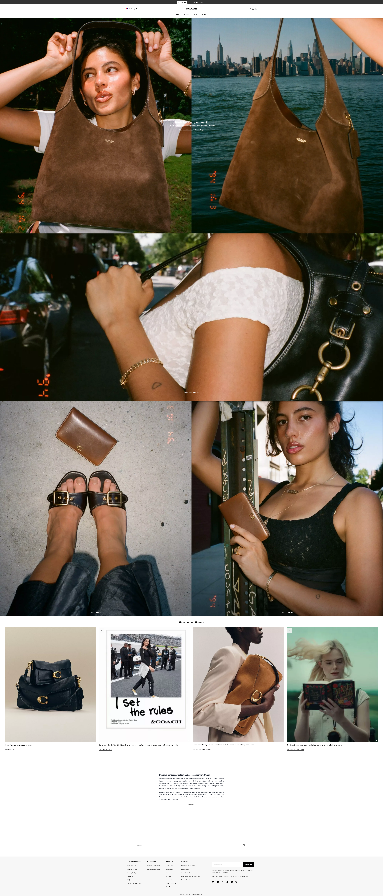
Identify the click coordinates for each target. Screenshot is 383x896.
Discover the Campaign (295, 749)
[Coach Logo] (191, 9)
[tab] (182, 2)
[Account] (253, 9)
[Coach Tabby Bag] (144, 684)
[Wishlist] (250, 9)
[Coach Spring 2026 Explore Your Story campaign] (332, 684)
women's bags (185, 792)
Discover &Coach (105, 749)
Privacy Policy (223, 876)
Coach (207, 779)
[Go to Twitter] (222, 882)
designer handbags (173, 779)
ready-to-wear (183, 794)
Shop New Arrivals (191, 393)
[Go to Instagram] (213, 882)
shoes (206, 792)
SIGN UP (248, 864)
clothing (200, 792)
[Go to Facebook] (218, 882)
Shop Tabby (9, 749)
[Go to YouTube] (231, 882)
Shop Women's (185, 130)
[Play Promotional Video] (189, 740)
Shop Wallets (287, 612)
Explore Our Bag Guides (202, 749)
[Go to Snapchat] (227, 882)
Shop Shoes (96, 612)
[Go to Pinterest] (236, 882)
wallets (194, 792)
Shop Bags (199, 130)
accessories (216, 792)
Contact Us (233, 876)
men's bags (167, 794)
